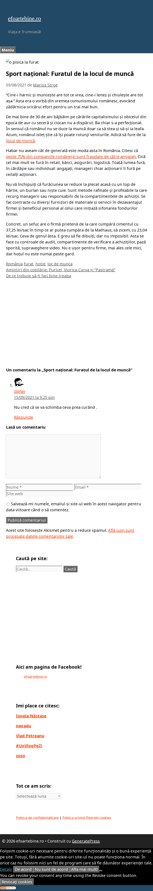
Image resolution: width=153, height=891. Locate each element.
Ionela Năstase (31, 716)
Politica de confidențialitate (37, 817)
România (14, 263)
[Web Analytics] (8, 888)
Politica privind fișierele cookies (86, 817)
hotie (40, 263)
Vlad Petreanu (30, 735)
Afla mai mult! (84, 869)
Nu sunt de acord (51, 869)
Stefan (19, 391)
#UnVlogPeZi (29, 745)
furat (28, 263)
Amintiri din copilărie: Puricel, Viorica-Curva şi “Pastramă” (60, 269)
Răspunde (23, 417)
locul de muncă (20, 140)
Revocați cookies (17, 881)
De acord (23, 869)
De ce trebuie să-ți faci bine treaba (38, 275)
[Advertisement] (76, 321)
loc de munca (60, 263)
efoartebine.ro (24, 18)
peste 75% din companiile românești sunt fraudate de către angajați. (71, 156)
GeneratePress (86, 841)
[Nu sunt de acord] (100, 870)
